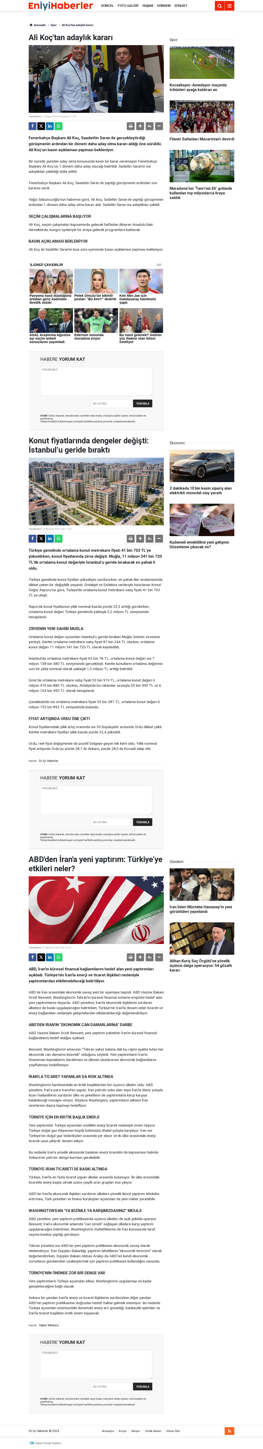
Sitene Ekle (173, 1431)
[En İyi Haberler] (61, 5)
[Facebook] (32, 126)
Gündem (164, 6)
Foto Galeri (128, 6)
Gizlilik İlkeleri (153, 1431)
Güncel (107, 6)
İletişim (135, 1431)
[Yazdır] (131, 126)
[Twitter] (41, 126)
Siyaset (181, 6)
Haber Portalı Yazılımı (48, 1443)
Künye (122, 1431)
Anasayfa (39, 25)
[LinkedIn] (50, 126)
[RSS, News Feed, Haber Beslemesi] (229, 1431)
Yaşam (147, 6)
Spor (54, 25)
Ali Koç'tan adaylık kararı (77, 25)
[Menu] (229, 6)
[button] (140, 126)
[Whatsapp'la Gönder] (58, 126)
